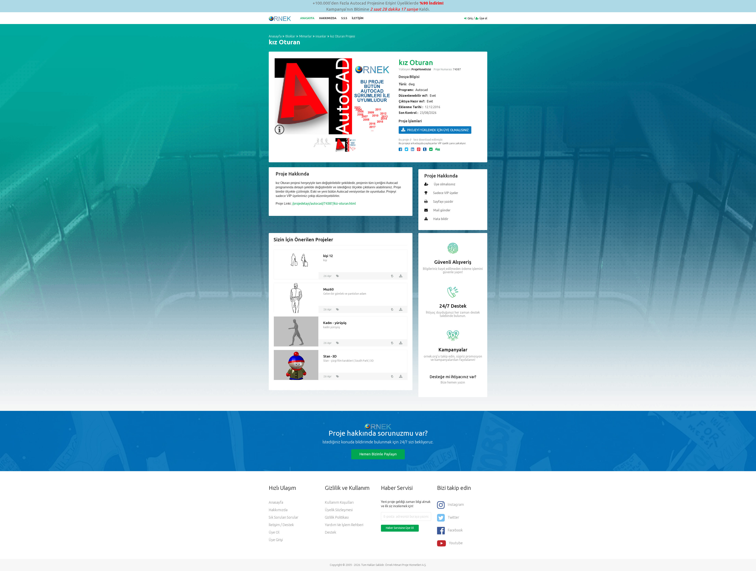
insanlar (321, 36)
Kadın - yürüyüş (334, 323)
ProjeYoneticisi (421, 69)
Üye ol (483, 18)
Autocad (421, 90)
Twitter (453, 517)
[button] (279, 87)
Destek (330, 532)
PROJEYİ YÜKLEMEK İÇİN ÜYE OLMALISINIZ (438, 130)
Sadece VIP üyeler (445, 193)
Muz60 (328, 289)
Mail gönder (441, 210)
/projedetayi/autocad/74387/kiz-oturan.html (324, 203)
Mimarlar (305, 36)
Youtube (456, 543)
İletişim (357, 18)
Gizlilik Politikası (337, 517)
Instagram (456, 504)
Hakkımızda (327, 18)
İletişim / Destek (281, 525)
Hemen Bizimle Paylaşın (378, 454)
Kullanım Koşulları (339, 502)
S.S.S (344, 18)
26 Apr (327, 276)
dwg (412, 84)
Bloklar (290, 36)
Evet (433, 95)
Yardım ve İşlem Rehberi (344, 525)
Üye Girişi (276, 540)
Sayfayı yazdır (443, 201)
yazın (461, 382)
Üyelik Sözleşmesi (339, 510)
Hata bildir (440, 219)
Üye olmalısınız (444, 184)
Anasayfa (307, 18)
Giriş (470, 18)
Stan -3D (330, 356)
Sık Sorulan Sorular (283, 517)
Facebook (455, 530)
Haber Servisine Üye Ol (400, 527)
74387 (456, 69)
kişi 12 (328, 256)
